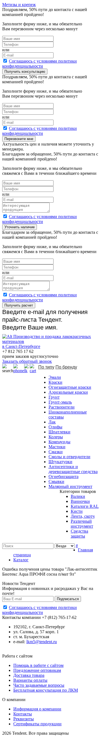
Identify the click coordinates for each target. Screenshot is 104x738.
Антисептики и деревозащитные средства (73, 469)
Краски (55, 382)
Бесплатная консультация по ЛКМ (45, 690)
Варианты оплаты (30, 680)
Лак (52, 422)
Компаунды (59, 441)
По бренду (66, 367)
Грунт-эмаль (60, 402)
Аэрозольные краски (68, 392)
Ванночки (80, 501)
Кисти (77, 511)
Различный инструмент (82, 523)
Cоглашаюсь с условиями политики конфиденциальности (39, 63)
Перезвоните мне (18, 139)
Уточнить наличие (19, 227)
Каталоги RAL (85, 506)
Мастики (57, 446)
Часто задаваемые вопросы (38, 685)
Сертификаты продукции (37, 723)
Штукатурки (60, 461)
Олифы (55, 427)
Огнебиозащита (63, 476)
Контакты (22, 714)
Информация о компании (37, 709)
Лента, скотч (83, 516)
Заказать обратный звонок (27, 361)
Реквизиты (23, 718)
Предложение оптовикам (37, 670)
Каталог (21, 559)
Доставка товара (28, 675)
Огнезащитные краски (70, 387)
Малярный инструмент (70, 486)
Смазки (56, 451)
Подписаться (68, 599)
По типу (46, 367)
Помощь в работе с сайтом (38, 665)
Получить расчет (18, 305)
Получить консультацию (24, 71)
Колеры (56, 436)
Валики (78, 496)
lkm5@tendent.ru (41, 641)
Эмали (55, 377)
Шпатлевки (59, 432)
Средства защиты (79, 533)
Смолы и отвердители (69, 456)
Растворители (62, 407)
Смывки (56, 481)
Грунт (54, 397)
